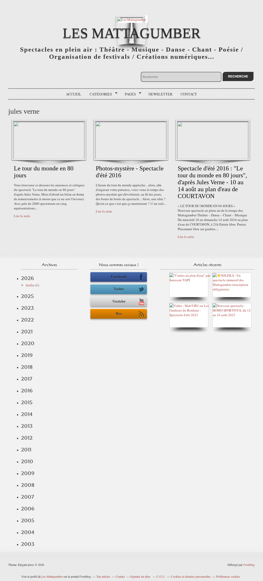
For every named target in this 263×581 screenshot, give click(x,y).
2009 (27, 473)
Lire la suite (22, 216)
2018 (27, 367)
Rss (119, 314)
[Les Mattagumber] (132, 19)
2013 (27, 426)
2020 (27, 343)
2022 (27, 320)
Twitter (119, 289)
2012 (27, 438)
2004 (27, 532)
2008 (27, 485)
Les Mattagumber (132, 33)
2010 (27, 461)
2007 (27, 497)
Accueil (73, 94)
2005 (27, 520)
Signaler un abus (140, 576)
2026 (27, 278)
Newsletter (160, 94)
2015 (27, 402)
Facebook (118, 277)
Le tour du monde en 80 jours (43, 172)
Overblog (249, 565)
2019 (27, 355)
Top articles (103, 576)
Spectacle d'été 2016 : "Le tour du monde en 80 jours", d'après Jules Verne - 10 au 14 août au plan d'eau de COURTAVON (212, 182)
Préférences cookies (228, 576)
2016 (27, 391)
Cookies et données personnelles (191, 576)
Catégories (99, 94)
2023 (27, 308)
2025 (27, 296)
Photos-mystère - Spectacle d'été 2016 (130, 172)
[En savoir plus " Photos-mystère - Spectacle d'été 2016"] (131, 157)
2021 (27, 331)
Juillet (30, 285)
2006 (27, 509)
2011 (26, 450)
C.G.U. (161, 576)
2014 (27, 414)
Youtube (118, 301)
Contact (189, 94)
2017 (26, 379)
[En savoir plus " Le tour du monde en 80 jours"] (49, 157)
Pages (128, 94)
